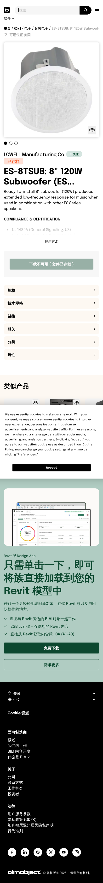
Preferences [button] (27, 454)
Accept (51, 467)
